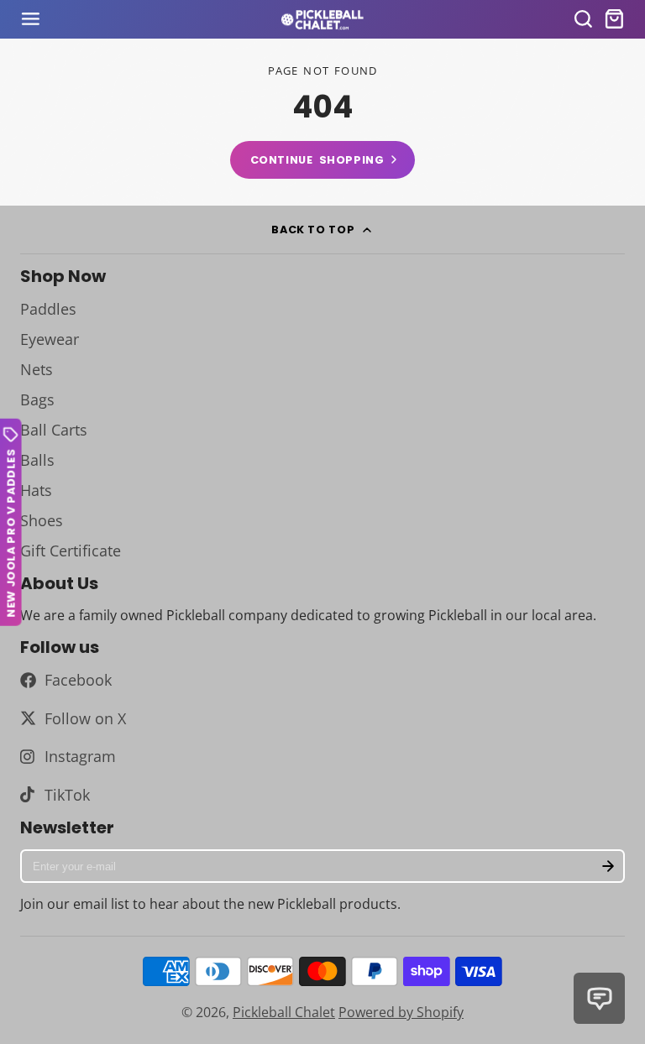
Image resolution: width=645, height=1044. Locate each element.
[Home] (322, 19)
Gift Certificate (70, 550)
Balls (37, 460)
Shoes (41, 520)
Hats (36, 490)
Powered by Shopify (401, 1012)
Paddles (48, 309)
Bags (37, 399)
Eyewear (49, 339)
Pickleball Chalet (284, 1012)
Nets (36, 369)
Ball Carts (53, 430)
